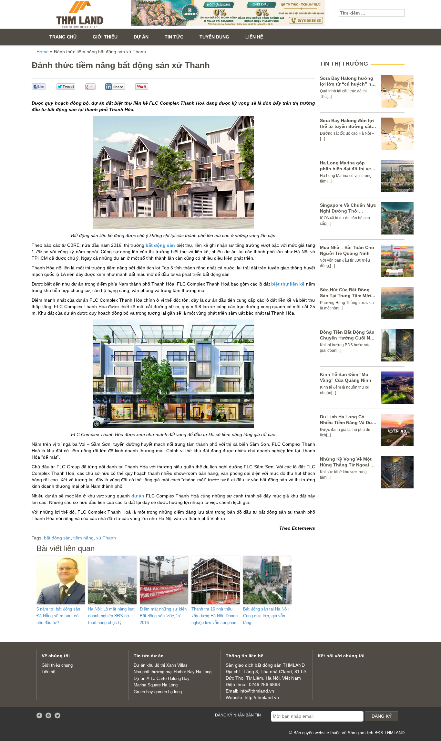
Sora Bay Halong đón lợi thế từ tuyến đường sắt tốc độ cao (347, 126)
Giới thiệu (105, 36)
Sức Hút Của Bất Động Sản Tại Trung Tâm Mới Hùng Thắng (345, 295)
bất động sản (160, 245)
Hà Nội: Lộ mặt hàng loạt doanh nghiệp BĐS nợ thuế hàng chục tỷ (111, 616)
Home (42, 51)
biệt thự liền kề (287, 284)
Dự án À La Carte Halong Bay (162, 678)
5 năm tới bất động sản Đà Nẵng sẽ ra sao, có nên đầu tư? (58, 616)
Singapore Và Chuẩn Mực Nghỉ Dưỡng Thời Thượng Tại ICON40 (348, 211)
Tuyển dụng (214, 36)
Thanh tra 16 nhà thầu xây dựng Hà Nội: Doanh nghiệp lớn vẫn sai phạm (214, 616)
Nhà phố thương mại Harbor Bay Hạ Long (172, 671)
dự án (138, 495)
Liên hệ (254, 36)
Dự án (141, 36)
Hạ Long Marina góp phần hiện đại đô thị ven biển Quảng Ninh (347, 168)
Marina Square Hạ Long (156, 685)
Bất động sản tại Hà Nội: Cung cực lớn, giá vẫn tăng (266, 616)
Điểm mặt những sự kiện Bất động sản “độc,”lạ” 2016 (163, 616)
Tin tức (174, 36)
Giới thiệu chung (57, 665)
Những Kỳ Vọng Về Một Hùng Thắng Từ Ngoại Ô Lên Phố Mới (347, 464)
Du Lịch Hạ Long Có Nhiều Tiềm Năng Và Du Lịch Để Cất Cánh (346, 422)
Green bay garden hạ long (158, 691)
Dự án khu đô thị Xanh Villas (161, 665)
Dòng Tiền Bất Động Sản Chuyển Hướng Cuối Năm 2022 (348, 337)
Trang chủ (63, 36)
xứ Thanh (106, 537)
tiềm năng (83, 537)
